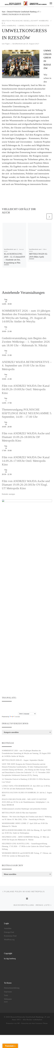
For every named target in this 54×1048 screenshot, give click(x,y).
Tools (6, 995)
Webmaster (8, 999)
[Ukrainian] (13, 711)
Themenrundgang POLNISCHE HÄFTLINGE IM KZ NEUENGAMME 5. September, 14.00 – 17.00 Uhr (27, 413)
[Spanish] (8, 711)
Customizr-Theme (41, 1023)
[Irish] (5, 708)
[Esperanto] (10, 705)
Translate (17, 716)
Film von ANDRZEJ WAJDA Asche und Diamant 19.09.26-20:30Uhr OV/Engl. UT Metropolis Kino (26, 485)
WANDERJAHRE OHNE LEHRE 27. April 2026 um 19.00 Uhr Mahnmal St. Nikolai (25, 824)
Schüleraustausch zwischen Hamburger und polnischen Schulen (24, 809)
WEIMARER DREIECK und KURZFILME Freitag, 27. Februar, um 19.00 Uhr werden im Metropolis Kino (26, 854)
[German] (20, 705)
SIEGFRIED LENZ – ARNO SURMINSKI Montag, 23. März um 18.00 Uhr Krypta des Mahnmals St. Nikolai (25, 838)
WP (18, 1023)
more (6, 1002)
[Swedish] (10, 711)
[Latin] (13, 708)
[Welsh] (15, 711)
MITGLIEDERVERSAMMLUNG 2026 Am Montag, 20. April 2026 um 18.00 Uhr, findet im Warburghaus (26, 831)
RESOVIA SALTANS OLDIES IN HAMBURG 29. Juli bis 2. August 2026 (27, 794)
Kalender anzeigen (8, 494)
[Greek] (3, 708)
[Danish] (3, 705)
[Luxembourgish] (18, 708)
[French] (15, 705)
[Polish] (3, 711)
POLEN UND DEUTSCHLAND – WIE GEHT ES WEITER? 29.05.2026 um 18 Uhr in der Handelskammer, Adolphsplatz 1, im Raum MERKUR (25, 802)
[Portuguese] (5, 711)
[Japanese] (10, 708)
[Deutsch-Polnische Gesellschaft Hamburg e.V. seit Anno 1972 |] (26, 3)
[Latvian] (15, 708)
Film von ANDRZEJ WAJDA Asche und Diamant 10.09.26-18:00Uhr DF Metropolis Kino (26, 437)
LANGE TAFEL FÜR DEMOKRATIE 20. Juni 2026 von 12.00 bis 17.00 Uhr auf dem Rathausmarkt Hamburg (26, 787)
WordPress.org (9, 940)
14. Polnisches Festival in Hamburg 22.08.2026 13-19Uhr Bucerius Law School (26, 780)
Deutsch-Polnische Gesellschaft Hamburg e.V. (23, 12)
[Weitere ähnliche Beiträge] (49, 216)
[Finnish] (13, 705)
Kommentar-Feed (10, 936)
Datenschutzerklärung (11, 988)
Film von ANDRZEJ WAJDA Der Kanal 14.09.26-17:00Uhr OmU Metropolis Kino (25, 461)
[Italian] (8, 708)
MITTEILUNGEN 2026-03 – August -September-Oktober (23, 760)
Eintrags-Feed (9, 932)
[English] (8, 705)
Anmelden (7, 928)
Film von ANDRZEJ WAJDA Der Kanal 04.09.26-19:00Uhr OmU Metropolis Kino (25, 389)
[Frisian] (18, 705)
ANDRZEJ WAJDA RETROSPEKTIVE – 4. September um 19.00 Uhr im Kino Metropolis (27, 365)
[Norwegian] (20, 708)
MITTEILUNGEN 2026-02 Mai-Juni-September (19, 813)
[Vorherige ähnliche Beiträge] (43, 216)
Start (3, 12)
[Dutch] (5, 705)
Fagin (7, 44)
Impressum (8, 992)
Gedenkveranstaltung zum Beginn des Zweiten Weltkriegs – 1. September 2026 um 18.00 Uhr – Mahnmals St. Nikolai (26, 342)
